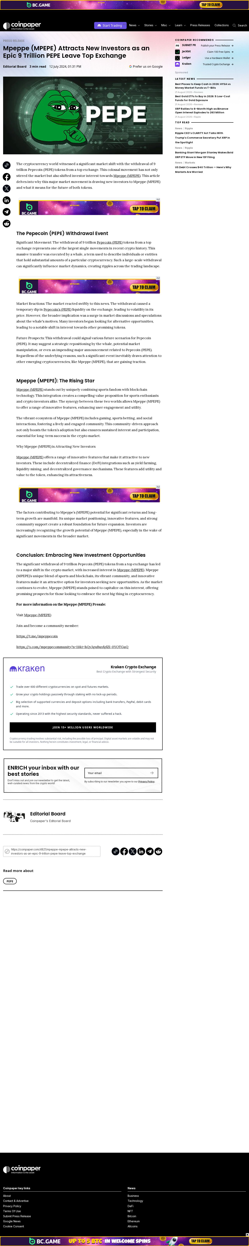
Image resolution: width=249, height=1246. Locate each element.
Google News (12, 1221)
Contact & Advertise (16, 1200)
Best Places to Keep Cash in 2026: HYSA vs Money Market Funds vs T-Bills (203, 86)
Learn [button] (178, 25)
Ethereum (134, 1221)
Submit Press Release (17, 1216)
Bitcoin (132, 1216)
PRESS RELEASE (14, 40)
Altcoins (133, 1226)
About (7, 1195)
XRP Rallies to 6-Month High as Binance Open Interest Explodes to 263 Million (201, 110)
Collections (222, 25)
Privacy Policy (146, 781)
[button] (200, 25)
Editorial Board (14, 66)
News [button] (132, 25)
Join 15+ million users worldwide (83, 727)
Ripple (189, 128)
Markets (190, 162)
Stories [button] (148, 25)
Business (133, 1195)
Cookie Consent (13, 1226)
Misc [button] (164, 25)
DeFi (130, 1206)
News (178, 128)
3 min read (38, 66)
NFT (130, 1211)
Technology (135, 1200)
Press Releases (200, 25)
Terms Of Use (12, 1211)
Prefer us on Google (148, 66)
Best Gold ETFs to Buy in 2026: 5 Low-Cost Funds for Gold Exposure (202, 98)
